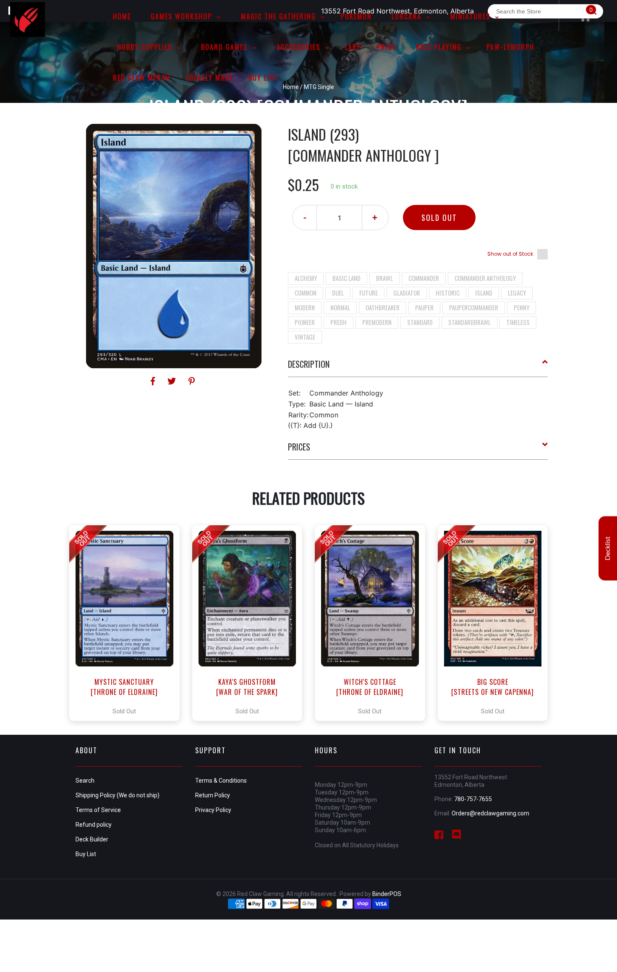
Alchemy (306, 278)
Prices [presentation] (299, 446)
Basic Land (346, 278)
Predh (338, 322)
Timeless (518, 322)
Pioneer (305, 322)
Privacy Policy (213, 810)
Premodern (377, 322)
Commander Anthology (485, 278)
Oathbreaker (383, 307)
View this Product (128, 623)
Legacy (517, 292)
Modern (305, 307)
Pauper (424, 307)
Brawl (384, 278)
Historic (448, 292)
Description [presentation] (308, 364)
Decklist (607, 548)
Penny (521, 307)
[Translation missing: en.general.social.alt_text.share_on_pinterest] (191, 381)
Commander (423, 278)
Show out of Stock (510, 253)
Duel (338, 292)
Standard (420, 322)
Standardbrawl (469, 322)
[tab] (418, 367)
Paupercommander (473, 307)
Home (291, 87)
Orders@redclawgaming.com (490, 813)
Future (368, 292)
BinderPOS (386, 894)
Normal (340, 307)
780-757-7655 (473, 799)
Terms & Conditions (221, 780)
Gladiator (406, 292)
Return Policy (212, 795)
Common (305, 292)
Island (483, 292)
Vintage (305, 336)
